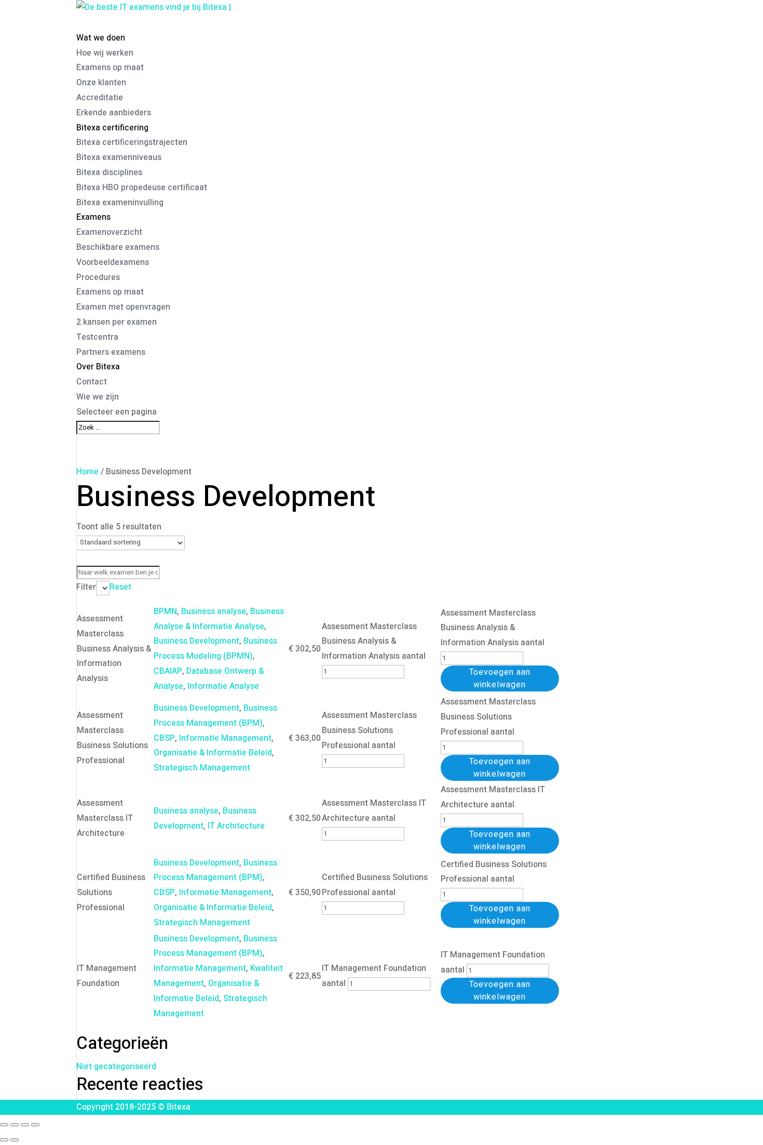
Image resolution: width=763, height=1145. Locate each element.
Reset (120, 587)
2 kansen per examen (116, 322)
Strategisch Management (202, 768)
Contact (91, 382)
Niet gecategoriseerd (116, 1066)
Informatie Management (225, 738)
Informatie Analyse (223, 686)
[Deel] (25, 1124)
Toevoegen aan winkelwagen (499, 678)
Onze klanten (101, 82)
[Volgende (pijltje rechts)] (14, 1139)
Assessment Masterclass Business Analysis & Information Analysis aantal (374, 641)
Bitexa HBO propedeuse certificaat (141, 187)
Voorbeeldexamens (112, 262)
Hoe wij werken (104, 53)
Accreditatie (99, 97)
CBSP (164, 738)
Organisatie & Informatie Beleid (213, 753)
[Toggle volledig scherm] (14, 1124)
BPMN (165, 611)
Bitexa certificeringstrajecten (131, 142)
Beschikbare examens (117, 247)
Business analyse (213, 611)
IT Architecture (236, 826)
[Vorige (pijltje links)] (4, 1139)
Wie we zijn (97, 397)
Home (87, 471)
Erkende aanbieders (113, 112)
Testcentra (97, 337)
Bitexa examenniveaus (118, 157)
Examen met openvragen (123, 307)
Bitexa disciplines (109, 172)
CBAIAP (168, 671)
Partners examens (110, 352)
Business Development (196, 641)
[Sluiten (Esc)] (35, 1124)
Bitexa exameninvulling (120, 202)
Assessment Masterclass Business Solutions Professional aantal (369, 730)
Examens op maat (110, 67)
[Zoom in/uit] (4, 1124)
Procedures (98, 277)
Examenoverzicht (109, 232)
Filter (86, 587)
